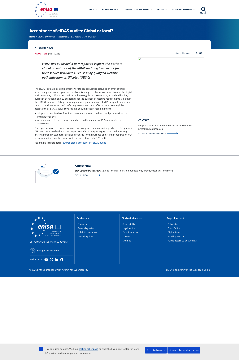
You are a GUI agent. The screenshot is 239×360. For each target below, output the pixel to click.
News (40, 36)
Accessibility (129, 224)
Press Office (174, 228)
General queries (85, 228)
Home (32, 36)
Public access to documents (182, 240)
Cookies (127, 236)
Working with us (176, 236)
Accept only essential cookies (183, 350)
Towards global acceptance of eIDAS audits (83, 142)
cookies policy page (88, 349)
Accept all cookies (156, 350)
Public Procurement (87, 232)
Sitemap (127, 240)
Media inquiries (85, 236)
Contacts (82, 224)
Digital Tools (174, 232)
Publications (110, 9)
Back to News (45, 47)
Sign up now (81, 175)
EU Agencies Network (48, 250)
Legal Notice (129, 228)
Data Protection (131, 232)
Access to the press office (152, 133)
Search (203, 13)
